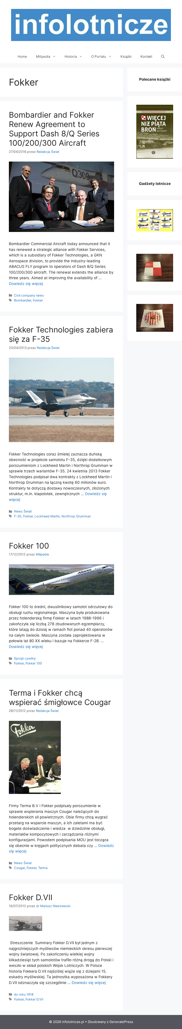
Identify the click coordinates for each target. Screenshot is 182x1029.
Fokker (38, 300)
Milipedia (43, 56)
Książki (126, 56)
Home (22, 56)
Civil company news (29, 295)
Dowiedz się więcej (26, 283)
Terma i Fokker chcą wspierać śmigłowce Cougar (60, 697)
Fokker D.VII (30, 897)
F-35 (17, 516)
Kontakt (146, 56)
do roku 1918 (24, 994)
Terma (42, 868)
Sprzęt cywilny (25, 658)
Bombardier (22, 300)
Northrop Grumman (76, 516)
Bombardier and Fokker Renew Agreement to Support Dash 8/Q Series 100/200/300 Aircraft (54, 129)
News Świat (23, 511)
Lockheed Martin (47, 516)
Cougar (19, 868)
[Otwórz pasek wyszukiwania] (163, 56)
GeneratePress (121, 1022)
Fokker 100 (29, 545)
